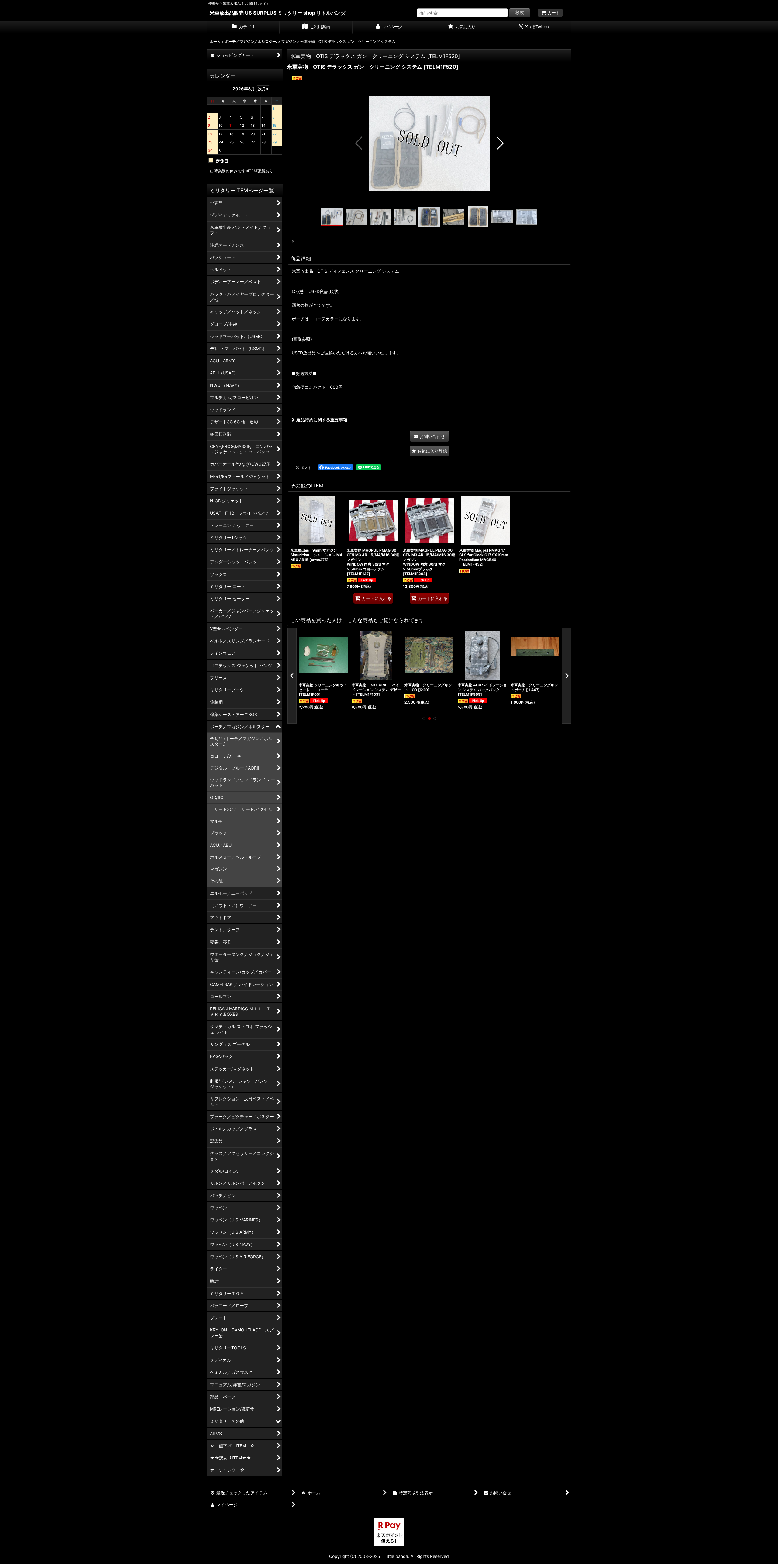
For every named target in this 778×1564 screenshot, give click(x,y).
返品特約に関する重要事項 (321, 419)
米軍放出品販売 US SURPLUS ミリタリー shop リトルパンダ (278, 13)
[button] (359, 143)
